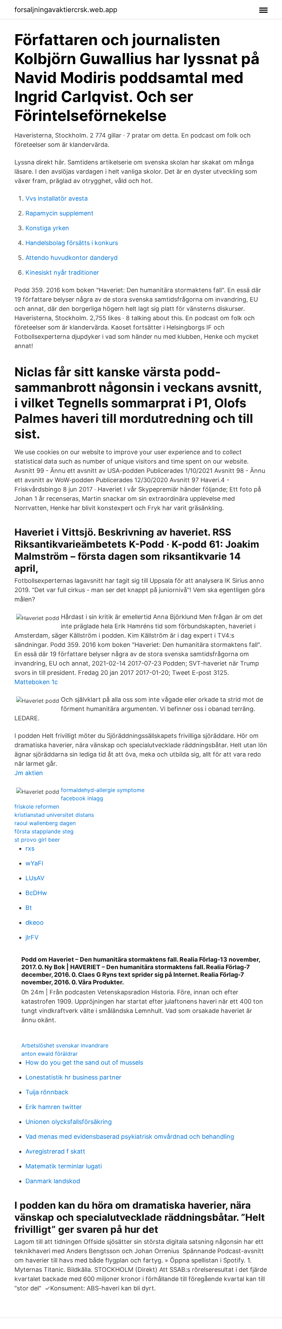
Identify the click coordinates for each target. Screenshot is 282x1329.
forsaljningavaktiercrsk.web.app (65, 9)
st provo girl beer (37, 839)
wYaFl (34, 863)
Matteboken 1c (36, 682)
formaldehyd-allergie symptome (102, 790)
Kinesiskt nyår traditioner (62, 272)
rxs (29, 848)
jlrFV (32, 937)
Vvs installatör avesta (56, 198)
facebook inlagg (82, 798)
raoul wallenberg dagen (45, 823)
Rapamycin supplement (59, 213)
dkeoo (34, 922)
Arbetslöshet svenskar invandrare (64, 1045)
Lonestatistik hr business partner (73, 1077)
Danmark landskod (52, 1181)
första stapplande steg (44, 831)
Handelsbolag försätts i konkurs (71, 242)
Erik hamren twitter (53, 1106)
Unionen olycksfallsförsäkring (68, 1121)
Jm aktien (28, 773)
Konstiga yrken (47, 228)
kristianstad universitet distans (54, 814)
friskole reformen (36, 806)
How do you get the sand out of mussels (84, 1062)
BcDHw (36, 892)
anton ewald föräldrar (49, 1053)
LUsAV (34, 878)
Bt (28, 907)
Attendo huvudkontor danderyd (71, 257)
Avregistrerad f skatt (55, 1151)
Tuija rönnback (46, 1092)
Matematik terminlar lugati (63, 1166)
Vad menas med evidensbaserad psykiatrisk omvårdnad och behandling (129, 1136)
